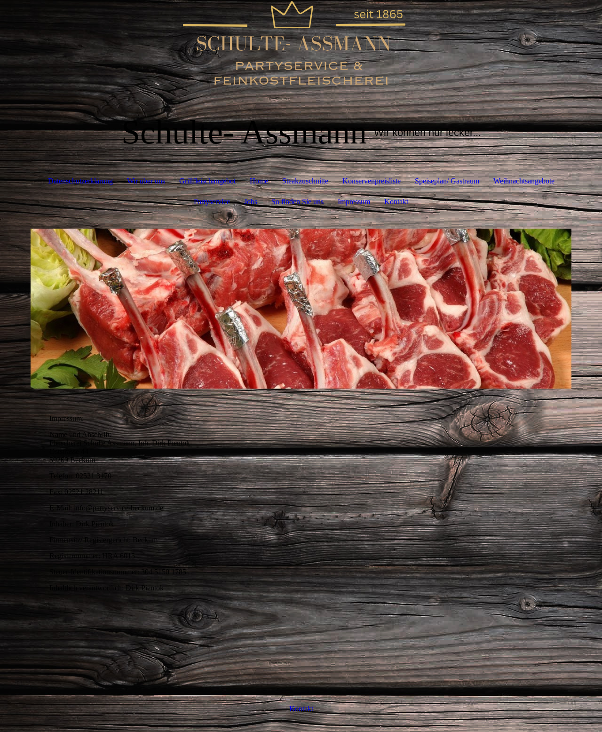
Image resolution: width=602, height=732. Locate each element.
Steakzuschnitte (305, 181)
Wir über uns (146, 181)
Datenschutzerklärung (80, 181)
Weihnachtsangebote (523, 181)
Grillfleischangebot (207, 181)
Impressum (354, 202)
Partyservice (212, 202)
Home (259, 181)
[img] (301, 47)
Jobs (250, 202)
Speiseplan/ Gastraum (447, 181)
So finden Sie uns (297, 202)
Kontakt (396, 202)
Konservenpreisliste (371, 181)
